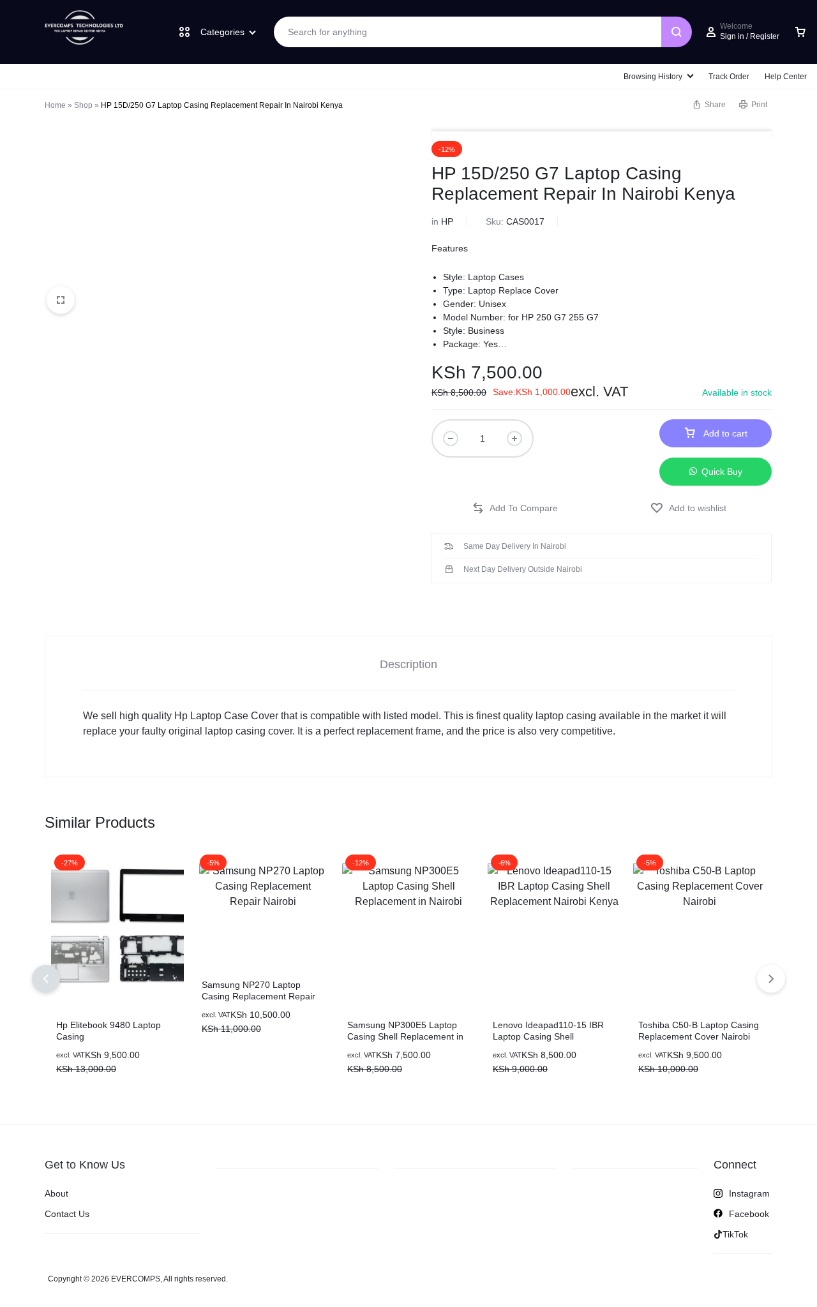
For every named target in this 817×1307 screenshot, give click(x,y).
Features (449, 248)
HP (447, 221)
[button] (515, 508)
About (56, 1193)
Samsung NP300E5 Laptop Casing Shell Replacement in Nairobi (405, 1036)
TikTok (735, 1234)
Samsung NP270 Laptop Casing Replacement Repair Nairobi (258, 996)
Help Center (786, 76)
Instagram (749, 1193)
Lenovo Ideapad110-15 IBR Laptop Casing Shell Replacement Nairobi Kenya (549, 1036)
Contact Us (67, 1214)
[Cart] (800, 32)
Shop (83, 105)
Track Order (728, 76)
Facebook (749, 1214)
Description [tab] (408, 664)
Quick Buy (721, 472)
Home (55, 105)
